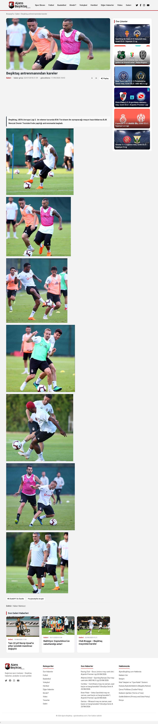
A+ (96, 78)
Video (119, 5)
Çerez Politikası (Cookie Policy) (131, 689)
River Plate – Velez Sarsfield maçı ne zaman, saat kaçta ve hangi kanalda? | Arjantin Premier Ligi (95, 695)
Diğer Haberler (107, 5)
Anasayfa (10, 14)
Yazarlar (46, 700)
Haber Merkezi (19, 606)
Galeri (128, 5)
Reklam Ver (123, 675)
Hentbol (94, 5)
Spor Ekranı (40, 5)
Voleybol (83, 5)
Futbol (51, 5)
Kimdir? (73, 5)
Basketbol (61, 5)
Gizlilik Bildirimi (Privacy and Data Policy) (134, 697)
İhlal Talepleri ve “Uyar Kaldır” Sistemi (133, 682)
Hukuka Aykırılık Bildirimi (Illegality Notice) (135, 686)
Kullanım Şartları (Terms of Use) (131, 693)
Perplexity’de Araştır (36, 599)
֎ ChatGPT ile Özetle (16, 599)
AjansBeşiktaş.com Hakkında (130, 672)
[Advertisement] (58, 98)
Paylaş (106, 78)
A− (92, 78)
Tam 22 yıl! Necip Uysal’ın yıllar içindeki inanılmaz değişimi (21, 646)
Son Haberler (48, 672)
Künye (121, 700)
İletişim (122, 679)
